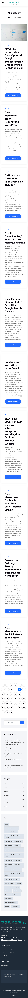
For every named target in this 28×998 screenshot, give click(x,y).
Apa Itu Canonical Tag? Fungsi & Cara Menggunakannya (15, 238)
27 (15, 703)
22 (19, 698)
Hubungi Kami (4, 965)
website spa (15, 906)
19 (7, 698)
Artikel (5, 784)
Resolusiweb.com (14, 992)
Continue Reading (13, 95)
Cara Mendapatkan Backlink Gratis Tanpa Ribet (13, 633)
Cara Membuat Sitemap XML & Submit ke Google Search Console (13, 305)
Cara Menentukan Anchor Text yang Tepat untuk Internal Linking (13, 501)
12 (2, 694)
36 (2, 712)
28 (19, 703)
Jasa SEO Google (9, 883)
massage (17, 887)
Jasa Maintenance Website (11, 828)
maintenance (8, 887)
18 (2, 698)
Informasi (6, 795)
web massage (8, 898)
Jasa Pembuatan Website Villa (12, 879)
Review (5, 799)
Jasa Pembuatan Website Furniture (13, 841)
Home (9, 17)
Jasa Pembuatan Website (11, 832)
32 (11, 707)
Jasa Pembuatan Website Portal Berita (12, 855)
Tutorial (6, 803)
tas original (16, 894)
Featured (6, 791)
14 (11, 694)
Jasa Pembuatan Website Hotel (12, 845)
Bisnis (5, 787)
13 (7, 694)
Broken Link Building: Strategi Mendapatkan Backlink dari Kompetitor (13, 568)
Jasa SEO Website (5, 956)
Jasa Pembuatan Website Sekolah (12, 870)
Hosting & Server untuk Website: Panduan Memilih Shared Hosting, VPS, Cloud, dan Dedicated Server (14, 742)
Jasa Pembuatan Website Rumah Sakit (12, 865)
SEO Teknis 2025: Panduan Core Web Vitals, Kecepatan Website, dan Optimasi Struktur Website (13, 431)
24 (3, 703)
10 (19, 689)
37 (7, 712)
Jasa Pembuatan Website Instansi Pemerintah (12, 850)
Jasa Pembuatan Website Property (13, 860)
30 (3, 707)
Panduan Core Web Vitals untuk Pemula (13, 365)
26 (11, 703)
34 (19, 707)
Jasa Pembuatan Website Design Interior (12, 836)
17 (23, 694)
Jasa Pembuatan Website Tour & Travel (12, 874)
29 (24, 703)
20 (11, 698)
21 (15, 698)
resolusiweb (8, 891)
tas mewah (7, 894)
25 (7, 703)
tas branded (17, 891)
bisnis (6, 824)
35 (24, 707)
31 (7, 707)
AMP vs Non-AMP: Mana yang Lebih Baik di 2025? (14, 180)
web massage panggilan (10, 902)
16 (19, 694)
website (7, 906)
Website (14, 995)
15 (15, 694)
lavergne (19, 883)
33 (15, 707)
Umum (5, 806)
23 (24, 698)
